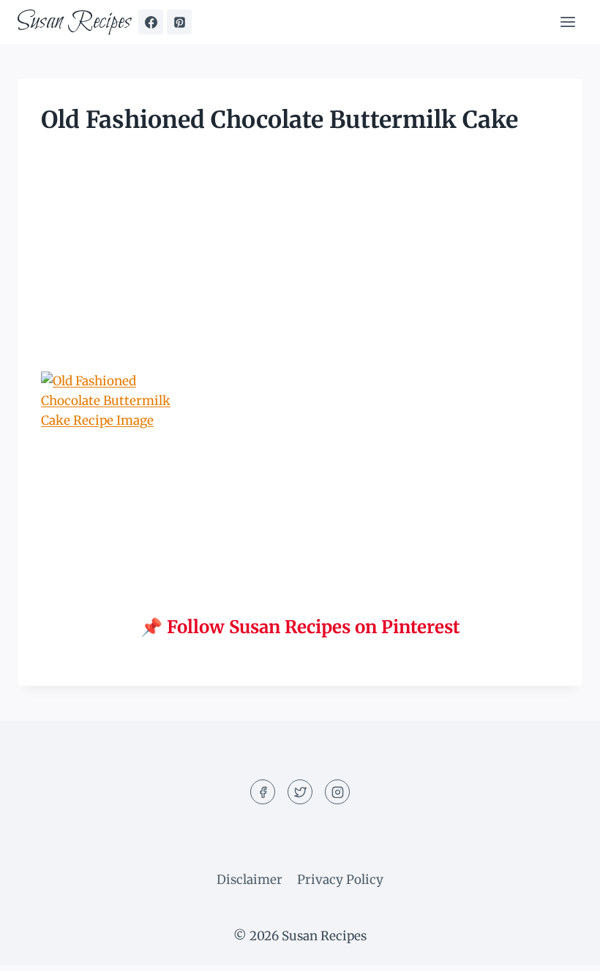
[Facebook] (150, 22)
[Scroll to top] (563, 949)
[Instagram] (337, 791)
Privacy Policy (340, 880)
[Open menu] (567, 21)
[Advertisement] (300, 263)
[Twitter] (300, 791)
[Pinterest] (179, 22)
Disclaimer (249, 880)
